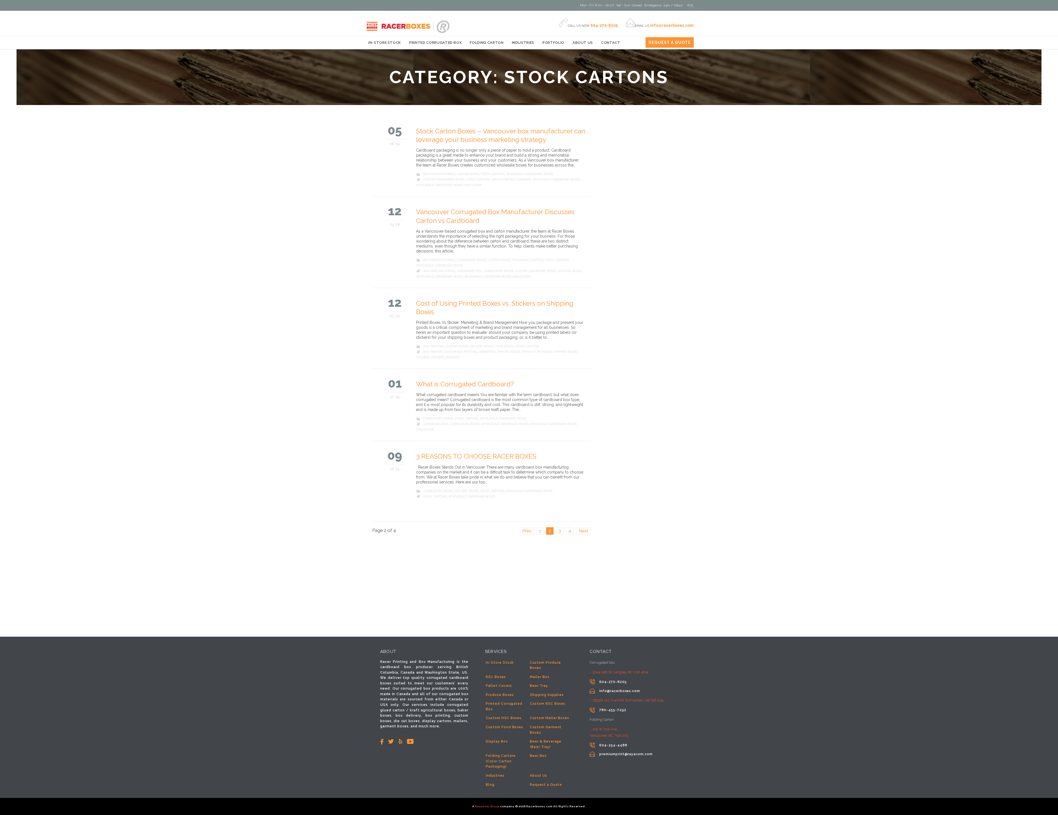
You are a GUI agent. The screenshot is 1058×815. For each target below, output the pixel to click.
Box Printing (433, 346)
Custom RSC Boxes (547, 704)
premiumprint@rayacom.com (626, 754)
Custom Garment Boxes (546, 730)
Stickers (422, 357)
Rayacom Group (487, 806)
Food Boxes (504, 346)
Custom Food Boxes (504, 727)
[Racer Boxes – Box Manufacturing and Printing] (376, 22)
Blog (490, 785)
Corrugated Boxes (472, 260)
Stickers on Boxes (445, 357)
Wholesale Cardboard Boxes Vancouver (448, 185)
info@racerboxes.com (619, 691)
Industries (495, 776)
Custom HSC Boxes (504, 718)
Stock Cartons (492, 174)
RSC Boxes (496, 677)
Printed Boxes (509, 352)
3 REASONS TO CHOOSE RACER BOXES (476, 456)
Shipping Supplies (547, 695)
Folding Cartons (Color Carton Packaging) (501, 761)
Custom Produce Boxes (545, 665)
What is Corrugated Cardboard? (465, 384)
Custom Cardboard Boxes (444, 179)
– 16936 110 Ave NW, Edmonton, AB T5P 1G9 (626, 700)
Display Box (497, 741)
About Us (538, 776)
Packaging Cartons (527, 260)
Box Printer (432, 352)
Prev (526, 531)
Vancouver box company (511, 179)
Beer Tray (539, 686)
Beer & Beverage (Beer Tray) (546, 744)
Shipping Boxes (570, 271)
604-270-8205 (613, 682)
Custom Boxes (468, 174)
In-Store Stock (500, 663)
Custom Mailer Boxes (549, 718)
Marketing (487, 352)
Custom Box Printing (460, 352)
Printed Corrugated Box (504, 706)
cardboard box (469, 271)
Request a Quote (546, 785)
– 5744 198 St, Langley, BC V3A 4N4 (619, 672)
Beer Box (538, 756)
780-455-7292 (612, 710)
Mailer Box (539, 677)
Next (584, 531)
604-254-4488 (613, 745)
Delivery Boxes (481, 346)
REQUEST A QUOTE (670, 42)
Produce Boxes (500, 695)
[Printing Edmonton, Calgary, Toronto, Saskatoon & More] (443, 27)
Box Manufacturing (439, 174)
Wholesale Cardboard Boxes (529, 174)
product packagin (536, 352)
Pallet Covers (499, 686)
